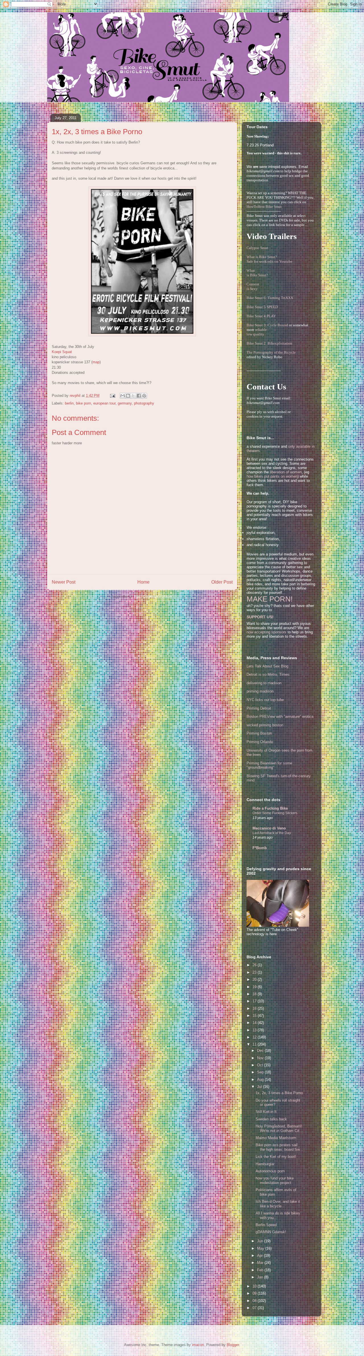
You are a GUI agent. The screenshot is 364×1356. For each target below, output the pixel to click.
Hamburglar (265, 1164)
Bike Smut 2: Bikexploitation (269, 343)
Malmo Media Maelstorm (276, 1138)
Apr (260, 1255)
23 (255, 972)
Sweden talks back (271, 1119)
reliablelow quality (257, 331)
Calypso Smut (257, 248)
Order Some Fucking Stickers (275, 813)
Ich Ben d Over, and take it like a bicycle (278, 1203)
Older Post (222, 582)
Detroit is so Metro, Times (268, 674)
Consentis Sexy (253, 286)
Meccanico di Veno (269, 828)
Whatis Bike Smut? (257, 272)
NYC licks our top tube (265, 700)
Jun (260, 1241)
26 (255, 965)
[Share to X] (133, 396)
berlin (69, 403)
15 (255, 1015)
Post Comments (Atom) (153, 596)
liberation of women (286, 472)
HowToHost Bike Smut (264, 206)
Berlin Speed (266, 1225)
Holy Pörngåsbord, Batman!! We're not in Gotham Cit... (279, 1128)
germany (125, 403)
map (96, 362)
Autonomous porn (270, 1171)
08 (255, 1301)
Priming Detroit (259, 708)
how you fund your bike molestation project (275, 1180)
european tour (104, 403)
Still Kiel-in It (266, 1112)
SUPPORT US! (260, 617)
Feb (260, 1270)
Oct (260, 1065)
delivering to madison (264, 683)
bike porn (83, 403)
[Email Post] (112, 395)
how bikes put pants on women (272, 476)
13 (255, 1030)
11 (255, 1044)
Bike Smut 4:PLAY (261, 316)
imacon (198, 1345)
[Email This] (122, 396)
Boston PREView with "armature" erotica (280, 716)
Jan (260, 1277)
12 (255, 1037)
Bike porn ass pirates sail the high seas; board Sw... (279, 1147)
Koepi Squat (62, 352)
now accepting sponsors (266, 632)
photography (144, 403)
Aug (261, 1079)
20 (255, 979)
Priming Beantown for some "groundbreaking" (269, 765)
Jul (260, 1087)
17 (255, 1001)
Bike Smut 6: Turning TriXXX (270, 298)
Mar (260, 1262)
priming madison (260, 691)
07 (255, 1308)
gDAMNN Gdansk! (271, 1232)
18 (255, 994)
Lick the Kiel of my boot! (276, 1156)
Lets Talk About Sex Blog (267, 666)
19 (255, 987)
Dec (261, 1050)
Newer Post (63, 582)
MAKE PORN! (270, 599)
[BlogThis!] (128, 396)
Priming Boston (259, 733)
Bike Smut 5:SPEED (262, 307)
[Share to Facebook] (139, 396)
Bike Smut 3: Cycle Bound (267, 325)
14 (255, 1023)
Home (143, 582)
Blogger (233, 1345)
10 (255, 1286)
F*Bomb (260, 848)
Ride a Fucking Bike (270, 808)
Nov (261, 1058)
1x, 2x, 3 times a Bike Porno (279, 1093)
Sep (261, 1072)
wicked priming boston (265, 725)
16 (255, 1008)
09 (255, 1293)
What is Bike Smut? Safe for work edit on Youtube (269, 259)
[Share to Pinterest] (144, 396)
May (261, 1248)
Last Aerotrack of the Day (272, 833)
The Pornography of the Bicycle (271, 352)
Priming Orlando (260, 742)
